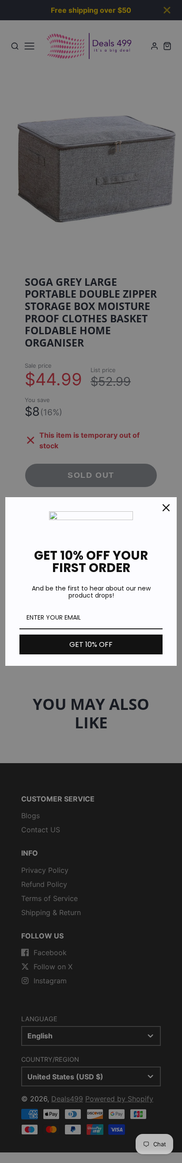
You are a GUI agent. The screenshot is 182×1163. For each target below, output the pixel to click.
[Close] (166, 507)
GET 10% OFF (91, 644)
